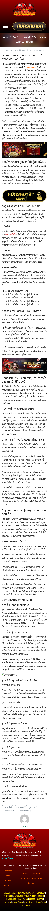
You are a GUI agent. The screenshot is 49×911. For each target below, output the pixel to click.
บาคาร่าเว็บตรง (23, 810)
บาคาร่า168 (7, 807)
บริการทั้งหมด (39, 50)
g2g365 (32, 892)
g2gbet (6, 892)
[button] (5, 26)
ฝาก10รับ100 (23, 892)
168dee (32, 899)
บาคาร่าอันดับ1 (8, 810)
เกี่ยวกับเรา (31, 883)
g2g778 (40, 899)
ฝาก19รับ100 (24, 905)
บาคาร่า (32, 50)
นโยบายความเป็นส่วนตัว (31, 878)
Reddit (8, 880)
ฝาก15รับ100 (18, 896)
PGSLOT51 (6, 902)
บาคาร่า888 (34, 807)
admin (24, 50)
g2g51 (13, 892)
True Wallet (30, 896)
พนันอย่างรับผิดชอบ (31, 873)
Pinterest (8, 885)
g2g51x (41, 896)
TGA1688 (8, 896)
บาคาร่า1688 (21, 807)
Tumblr (8, 875)
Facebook (8, 870)
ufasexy (41, 892)
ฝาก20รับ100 (10, 899)
